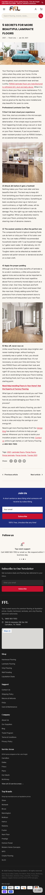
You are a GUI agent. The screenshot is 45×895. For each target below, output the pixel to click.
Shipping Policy (7, 694)
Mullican (5, 817)
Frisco (4, 767)
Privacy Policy (7, 741)
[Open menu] (4, 9)
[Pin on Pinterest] (15, 461)
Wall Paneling (7, 672)
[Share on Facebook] (11, 461)
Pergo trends (21, 455)
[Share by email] (24, 461)
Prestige (5, 839)
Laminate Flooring (8, 664)
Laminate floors (18, 452)
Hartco (4, 822)
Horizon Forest (7, 843)
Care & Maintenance (9, 707)
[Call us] (42, 2)
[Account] (35, 9)
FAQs (4, 703)
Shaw (4, 800)
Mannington (6, 813)
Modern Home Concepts (11, 847)
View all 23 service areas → (13, 784)
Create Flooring (7, 856)
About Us (5, 720)
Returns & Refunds (9, 698)
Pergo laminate (8, 455)
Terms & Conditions (9, 737)
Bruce (4, 809)
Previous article (11, 475)
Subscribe (22, 516)
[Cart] (41, 9)
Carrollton (5, 758)
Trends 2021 (32, 455)
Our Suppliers (7, 724)
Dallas (4, 762)
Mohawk (5, 805)
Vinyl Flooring (7, 668)
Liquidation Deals (8, 676)
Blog (3, 729)
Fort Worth (6, 775)
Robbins (5, 826)
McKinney (5, 779)
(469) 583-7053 (11, 619)
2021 (4, 38)
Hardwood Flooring (9, 659)
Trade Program (7, 733)
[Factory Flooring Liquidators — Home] (14, 8)
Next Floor (6, 834)
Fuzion (4, 830)
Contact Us (6, 690)
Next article (35, 475)
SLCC (4, 860)
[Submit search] (40, 16)
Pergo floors (31, 452)
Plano (4, 771)
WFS (3, 851)
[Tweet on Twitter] (19, 461)
